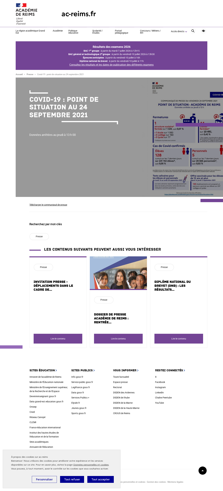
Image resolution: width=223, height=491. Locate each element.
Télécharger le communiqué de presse (48, 204)
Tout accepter (100, 479)
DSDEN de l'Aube (121, 397)
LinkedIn (159, 392)
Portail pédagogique (121, 32)
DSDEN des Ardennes (124, 392)
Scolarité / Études (97, 32)
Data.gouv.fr (77, 392)
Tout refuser (72, 479)
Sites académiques (39, 441)
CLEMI (33, 422)
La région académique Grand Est (30, 32)
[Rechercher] (193, 31)
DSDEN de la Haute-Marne (126, 408)
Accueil (19, 74)
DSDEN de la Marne (123, 402)
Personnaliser (44, 479)
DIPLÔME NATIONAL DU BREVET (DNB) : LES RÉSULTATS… (172, 286)
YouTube (159, 402)
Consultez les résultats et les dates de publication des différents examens (111, 64)
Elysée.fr (75, 402)
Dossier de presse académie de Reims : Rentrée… (111, 318)
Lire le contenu (58, 338)
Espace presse (120, 382)
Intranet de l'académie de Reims (45, 376)
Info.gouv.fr (77, 376)
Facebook (160, 382)
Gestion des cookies (156, 481)
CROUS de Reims (121, 413)
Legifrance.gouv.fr (80, 387)
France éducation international (45, 427)
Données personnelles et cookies (91, 465)
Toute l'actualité (121, 376)
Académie (58, 31)
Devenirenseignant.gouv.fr (43, 396)
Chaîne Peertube (163, 397)
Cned (32, 411)
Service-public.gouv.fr (82, 382)
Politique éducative (73, 32)
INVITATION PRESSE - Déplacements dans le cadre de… (53, 286)
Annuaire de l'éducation (41, 446)
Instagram (160, 387)
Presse (30, 74)
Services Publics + (80, 397)
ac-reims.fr (78, 14)
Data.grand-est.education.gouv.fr (47, 401)
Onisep (33, 406)
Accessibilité (203, 31)
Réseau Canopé (37, 417)
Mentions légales (175, 481)
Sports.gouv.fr (78, 413)
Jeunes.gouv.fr (79, 408)
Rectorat (117, 387)
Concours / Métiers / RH (150, 32)
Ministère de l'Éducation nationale (46, 382)
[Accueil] (32, 13)
